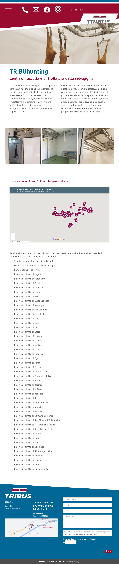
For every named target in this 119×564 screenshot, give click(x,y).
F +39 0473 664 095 (43, 505)
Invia (108, 551)
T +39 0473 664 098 (43, 502)
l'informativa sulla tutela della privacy (96, 532)
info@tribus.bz (41, 509)
